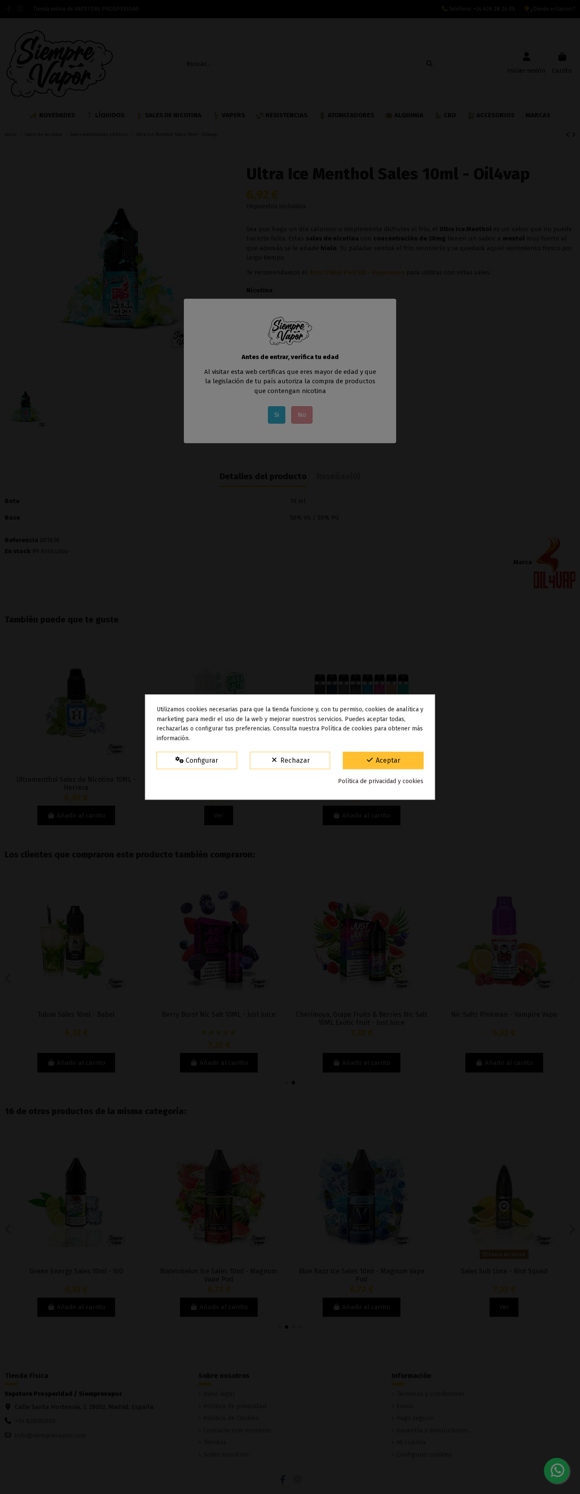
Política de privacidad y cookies (380, 781)
